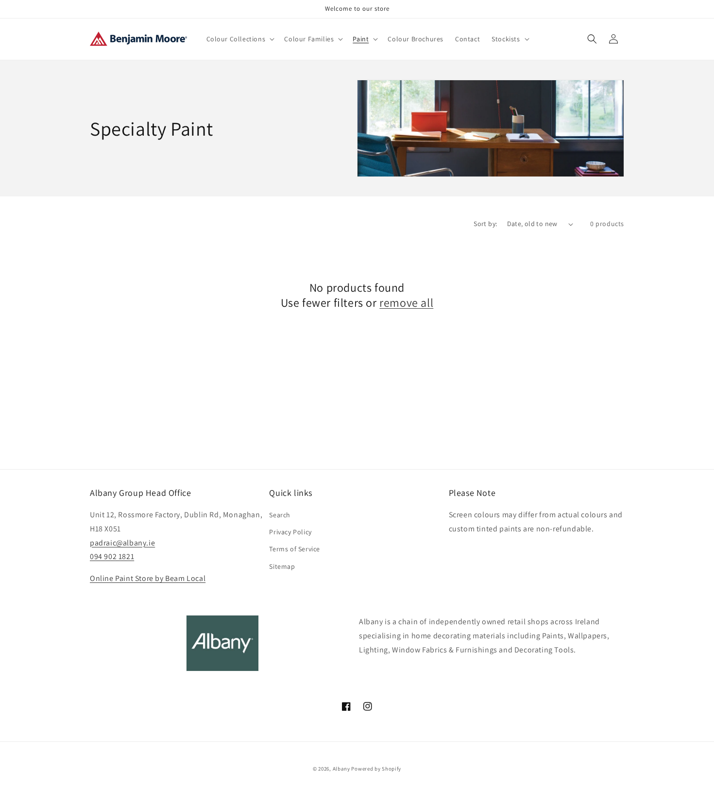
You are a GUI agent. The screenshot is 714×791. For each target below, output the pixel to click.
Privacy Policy (290, 531)
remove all (406, 302)
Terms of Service (294, 549)
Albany (341, 768)
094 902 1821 (112, 556)
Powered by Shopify (376, 768)
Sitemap (282, 566)
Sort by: (485, 223)
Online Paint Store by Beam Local (147, 578)
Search (279, 514)
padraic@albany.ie (122, 543)
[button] (240, 39)
